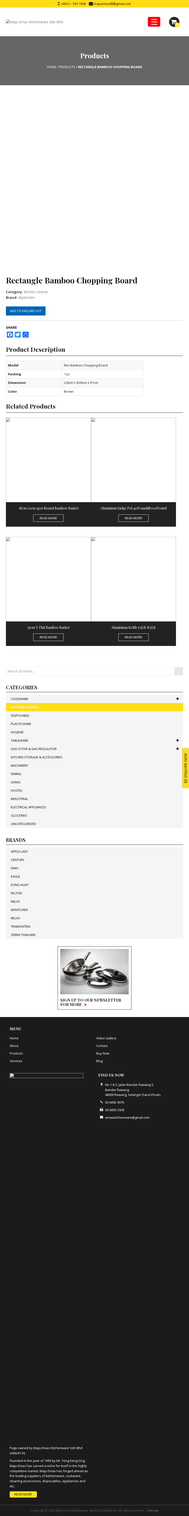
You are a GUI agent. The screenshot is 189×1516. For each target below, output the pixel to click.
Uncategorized (23, 824)
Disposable (20, 715)
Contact (102, 1045)
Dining (16, 774)
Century (17, 860)
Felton (16, 893)
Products (16, 1053)
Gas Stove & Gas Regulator (34, 749)
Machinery (19, 765)
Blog (99, 1061)
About (14, 1045)
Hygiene (17, 732)
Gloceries (19, 815)
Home (14, 1038)
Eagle (15, 876)
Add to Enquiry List (26, 311)
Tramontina (21, 926)
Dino (14, 868)
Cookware (19, 699)
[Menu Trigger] (154, 22)
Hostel (16, 790)
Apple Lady (19, 851)
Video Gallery (106, 1038)
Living (15, 782)
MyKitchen (26, 297)
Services (16, 1061)
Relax (15, 918)
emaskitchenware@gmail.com (127, 1117)
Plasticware (21, 724)
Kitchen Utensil (35, 292)
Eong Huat (20, 885)
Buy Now (102, 1053)
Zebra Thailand (23, 935)
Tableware (19, 740)
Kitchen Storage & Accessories (37, 757)
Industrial (19, 799)
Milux (15, 901)
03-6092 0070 (114, 1102)
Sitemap (153, 1510)
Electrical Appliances (28, 807)
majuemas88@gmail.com (112, 3)
